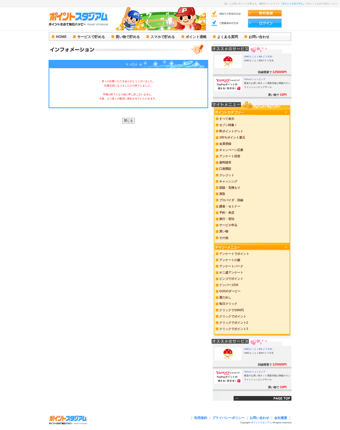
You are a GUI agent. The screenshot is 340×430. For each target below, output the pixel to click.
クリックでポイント (232, 316)
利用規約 (200, 418)
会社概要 (280, 418)
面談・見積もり (229, 187)
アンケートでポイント (234, 253)
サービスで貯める (91, 37)
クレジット (226, 175)
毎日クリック (228, 303)
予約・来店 (226, 212)
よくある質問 (227, 37)
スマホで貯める (163, 37)
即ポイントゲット (231, 131)
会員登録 (225, 143)
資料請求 (225, 162)
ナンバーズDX (228, 285)
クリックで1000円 (231, 310)
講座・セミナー (229, 206)
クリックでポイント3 (233, 329)
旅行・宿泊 (226, 219)
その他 (223, 238)
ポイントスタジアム (261, 422)
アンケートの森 (229, 260)
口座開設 (225, 168)
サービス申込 (228, 225)
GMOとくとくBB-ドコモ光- (258, 56)
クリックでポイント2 (233, 322)
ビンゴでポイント (231, 278)
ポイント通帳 (196, 37)
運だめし (225, 297)
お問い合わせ (259, 37)
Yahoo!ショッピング (255, 79)
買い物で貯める (128, 37)
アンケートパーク (231, 266)
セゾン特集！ (228, 125)
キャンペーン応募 (231, 150)
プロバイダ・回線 (231, 200)
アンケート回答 (229, 156)
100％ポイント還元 (232, 137)
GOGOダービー (230, 291)
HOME (61, 37)
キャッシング (228, 181)
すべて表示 (226, 118)
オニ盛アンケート (231, 272)
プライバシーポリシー (228, 418)
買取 (222, 194)
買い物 (223, 231)
